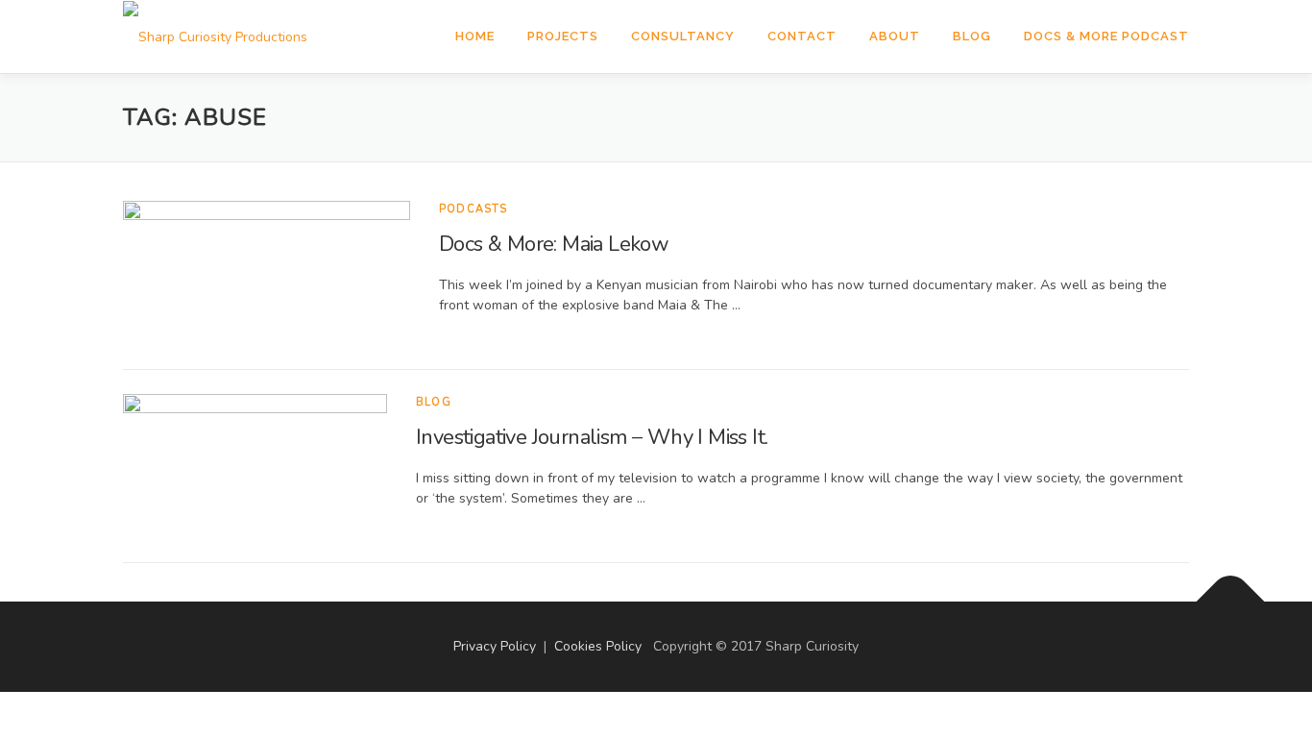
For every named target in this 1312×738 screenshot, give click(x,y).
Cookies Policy (598, 646)
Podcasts (473, 209)
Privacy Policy (494, 646)
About (894, 36)
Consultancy (683, 36)
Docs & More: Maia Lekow (553, 244)
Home (475, 36)
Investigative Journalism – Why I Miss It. (591, 437)
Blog (972, 36)
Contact (802, 36)
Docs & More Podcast (1106, 36)
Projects (562, 36)
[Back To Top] (1231, 602)
